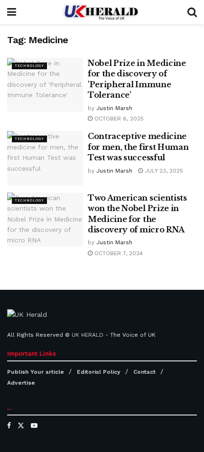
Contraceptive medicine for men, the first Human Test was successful (138, 146)
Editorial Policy (99, 372)
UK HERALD (87, 335)
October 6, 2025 (118, 118)
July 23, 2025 (163, 170)
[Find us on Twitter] (21, 425)
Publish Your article (35, 372)
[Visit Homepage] (102, 12)
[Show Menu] (11, 12)
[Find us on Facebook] (9, 425)
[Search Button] (192, 12)
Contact (144, 372)
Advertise (21, 382)
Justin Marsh (114, 108)
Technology (29, 66)
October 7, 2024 (118, 253)
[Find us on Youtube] (34, 425)
